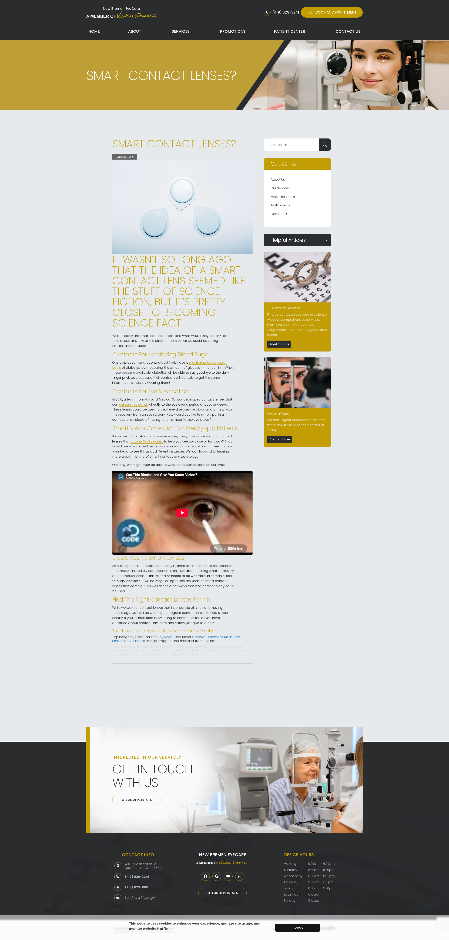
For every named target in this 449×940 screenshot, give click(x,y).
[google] (216, 876)
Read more (277, 344)
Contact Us (348, 31)
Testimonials (280, 205)
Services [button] (181, 31)
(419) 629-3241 (137, 876)
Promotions (233, 31)
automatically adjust (146, 441)
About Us (278, 179)
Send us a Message (140, 897)
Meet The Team (283, 197)
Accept (298, 928)
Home (94, 31)
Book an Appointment (136, 800)
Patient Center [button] (289, 31)
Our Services (280, 188)
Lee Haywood (162, 637)
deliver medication (133, 404)
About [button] (134, 31)
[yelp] (239, 876)
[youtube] (228, 876)
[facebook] (205, 876)
